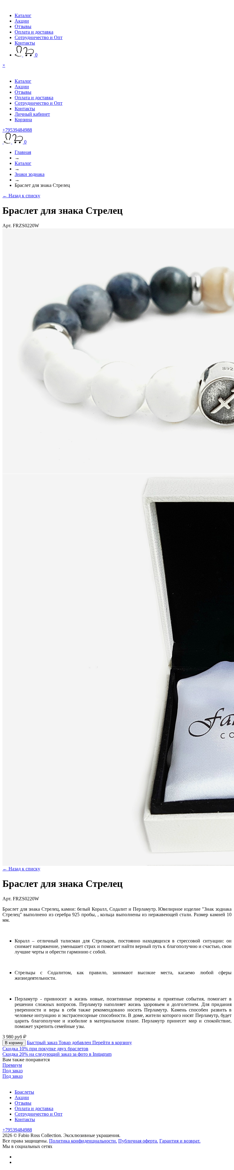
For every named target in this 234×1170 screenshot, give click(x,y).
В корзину (14, 1043)
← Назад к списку (21, 195)
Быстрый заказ (42, 1042)
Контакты (25, 43)
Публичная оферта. (138, 1140)
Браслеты (24, 1092)
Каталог (23, 15)
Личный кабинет (32, 114)
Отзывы (23, 26)
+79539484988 (17, 130)
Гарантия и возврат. (179, 1140)
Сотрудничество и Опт (38, 37)
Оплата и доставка (34, 32)
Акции (22, 21)
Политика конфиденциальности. (83, 1140)
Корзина (23, 119)
